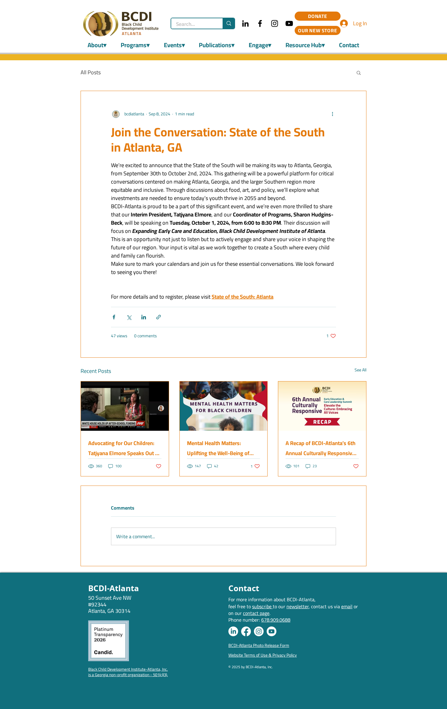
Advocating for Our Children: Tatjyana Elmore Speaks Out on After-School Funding (124, 448)
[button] (359, 72)
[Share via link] (158, 317)
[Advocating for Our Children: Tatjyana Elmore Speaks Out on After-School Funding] (125, 406)
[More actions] (332, 114)
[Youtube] (271, 631)
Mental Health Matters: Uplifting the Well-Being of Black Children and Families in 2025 (222, 448)
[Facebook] (260, 23)
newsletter (297, 606)
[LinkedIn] (245, 23)
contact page (256, 613)
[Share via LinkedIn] (144, 317)
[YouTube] (289, 23)
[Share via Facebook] (114, 317)
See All (360, 370)
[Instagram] (274, 23)
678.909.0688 (275, 619)
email (346, 606)
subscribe (262, 606)
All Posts (91, 72)
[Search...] (228, 23)
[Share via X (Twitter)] (129, 317)
